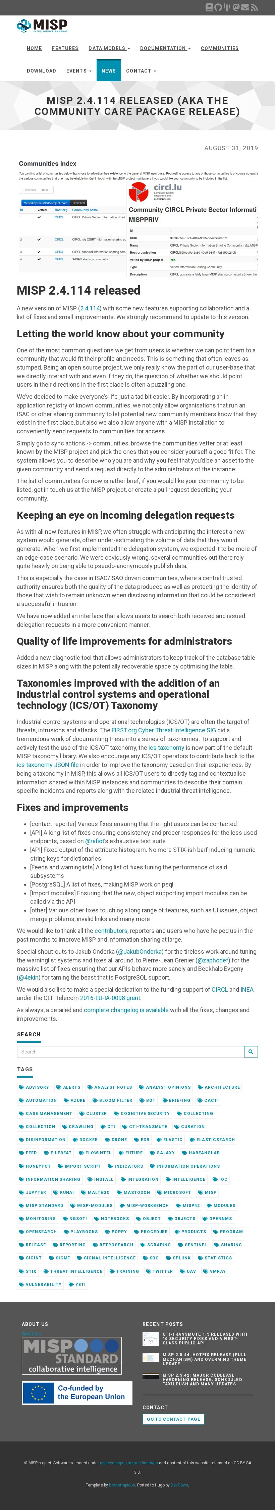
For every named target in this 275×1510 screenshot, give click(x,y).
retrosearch (115, 1245)
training (127, 1271)
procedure (154, 1231)
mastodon (136, 1192)
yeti (80, 1284)
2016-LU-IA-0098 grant (110, 997)
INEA (247, 989)
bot (150, 1100)
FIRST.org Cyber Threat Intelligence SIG (164, 730)
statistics (217, 1258)
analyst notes (112, 1087)
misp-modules (94, 1205)
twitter (162, 1271)
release (35, 1245)
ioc (223, 1179)
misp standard (43, 1205)
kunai (66, 1192)
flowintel (98, 1153)
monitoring (40, 1218)
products (193, 1231)
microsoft (177, 1192)
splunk (181, 1258)
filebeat (60, 1153)
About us (31, 1333)
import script (82, 1166)
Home (34, 48)
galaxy (165, 1153)
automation (40, 1100)
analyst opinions (168, 1087)
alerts (71, 1087)
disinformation (45, 1139)
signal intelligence (108, 1258)
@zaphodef (213, 960)
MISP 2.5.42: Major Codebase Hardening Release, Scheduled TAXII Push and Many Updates (202, 1379)
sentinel (195, 1245)
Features (65, 48)
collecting (197, 1113)
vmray (217, 1271)
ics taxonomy (166, 747)
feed (30, 1153)
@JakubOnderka (140, 951)
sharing (231, 1245)
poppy (118, 1231)
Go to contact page (173, 1419)
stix (30, 1271)
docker (88, 1139)
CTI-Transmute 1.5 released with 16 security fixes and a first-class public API (205, 1338)
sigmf (62, 1258)
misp (210, 1192)
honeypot (37, 1166)
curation (192, 1126)
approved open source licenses (129, 1463)
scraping (158, 1245)
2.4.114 (90, 308)
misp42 (190, 1205)
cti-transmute (147, 1126)
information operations (188, 1166)
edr (145, 1139)
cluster (96, 1113)
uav (190, 1271)
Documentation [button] (163, 48)
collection (39, 1126)
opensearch (40, 1231)
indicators (128, 1166)
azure (77, 1100)
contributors (111, 930)
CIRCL (220, 989)
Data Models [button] (107, 48)
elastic (172, 1139)
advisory (36, 1087)
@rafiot (94, 841)
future (133, 1153)
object (151, 1218)
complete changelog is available (126, 1009)
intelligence (188, 1179)
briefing (179, 1100)
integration (142, 1179)
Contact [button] (139, 71)
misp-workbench (147, 1205)
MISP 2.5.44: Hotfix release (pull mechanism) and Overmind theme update (205, 1359)
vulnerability (43, 1284)
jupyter (35, 1192)
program (231, 1231)
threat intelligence (76, 1271)
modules (223, 1205)
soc (153, 1258)
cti (110, 1126)
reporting (72, 1245)
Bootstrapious (122, 1485)
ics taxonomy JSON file (48, 764)
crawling (81, 1126)
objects (184, 1218)
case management (48, 1113)
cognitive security (144, 1113)
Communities (220, 48)
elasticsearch (215, 1139)
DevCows (179, 1485)
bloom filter (115, 1100)
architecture (221, 1087)
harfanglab (203, 1153)
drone (118, 1139)
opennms (220, 1218)
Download (41, 71)
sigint (33, 1258)
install (103, 1179)
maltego (98, 1192)
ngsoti (78, 1218)
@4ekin (29, 977)
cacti (211, 1100)
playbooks (83, 1231)
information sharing (52, 1179)
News (109, 71)
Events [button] (77, 71)
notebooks (114, 1218)
